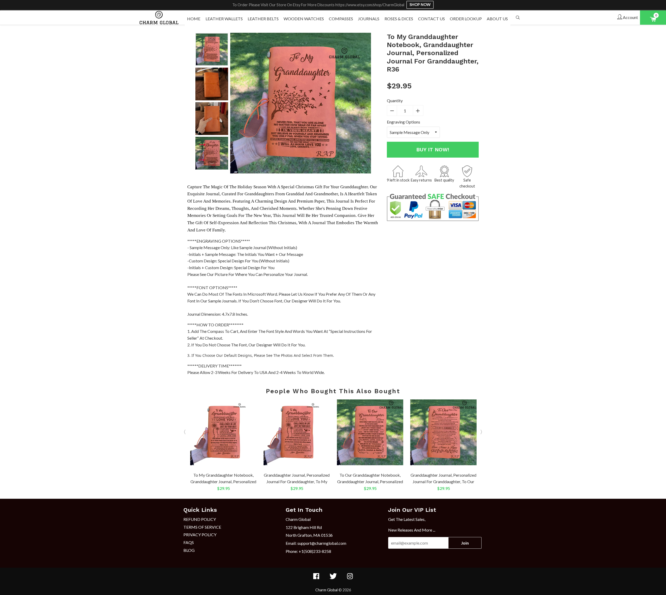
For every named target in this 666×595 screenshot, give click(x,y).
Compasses (341, 18)
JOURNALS (368, 18)
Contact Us (431, 18)
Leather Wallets (224, 18)
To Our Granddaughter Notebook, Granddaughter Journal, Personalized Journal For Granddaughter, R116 (370, 482)
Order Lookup (466, 18)
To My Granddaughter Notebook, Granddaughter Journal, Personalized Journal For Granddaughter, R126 (223, 482)
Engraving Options (403, 121)
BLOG (189, 550)
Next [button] (212, 165)
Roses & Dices (399, 18)
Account (630, 17)
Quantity (395, 100)
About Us (497, 18)
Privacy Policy (199, 534)
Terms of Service (202, 527)
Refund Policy (199, 519)
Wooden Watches (304, 18)
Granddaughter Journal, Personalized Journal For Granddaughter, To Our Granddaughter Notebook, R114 (443, 482)
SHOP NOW (420, 4)
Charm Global (326, 590)
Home (193, 18)
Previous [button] (212, 38)
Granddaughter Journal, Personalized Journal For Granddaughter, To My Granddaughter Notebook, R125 (297, 482)
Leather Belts (263, 18)
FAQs (188, 542)
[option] (211, 49)
